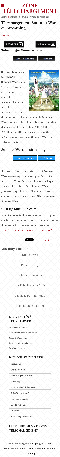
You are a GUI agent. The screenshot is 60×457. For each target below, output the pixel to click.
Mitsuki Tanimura (12, 230)
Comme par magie (19, 399)
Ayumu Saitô (44, 230)
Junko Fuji (30, 230)
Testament (16, 364)
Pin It (46, 240)
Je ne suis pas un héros (21, 375)
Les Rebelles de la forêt (30, 285)
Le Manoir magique (30, 275)
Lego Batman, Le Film (30, 305)
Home (4, 16)
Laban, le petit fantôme (30, 295)
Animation (15, 16)
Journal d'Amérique (18, 338)
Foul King (15, 381)
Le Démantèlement (18, 327)
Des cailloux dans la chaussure (23, 332)
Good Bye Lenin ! (18, 405)
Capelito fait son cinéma (20, 343)
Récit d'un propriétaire (21, 416)
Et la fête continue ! (20, 393)
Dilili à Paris (30, 254)
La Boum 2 (15, 410)
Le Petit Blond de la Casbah (23, 387)
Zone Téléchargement (30, 8)
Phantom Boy (30, 265)
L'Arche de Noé (18, 369)
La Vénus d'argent (17, 348)
